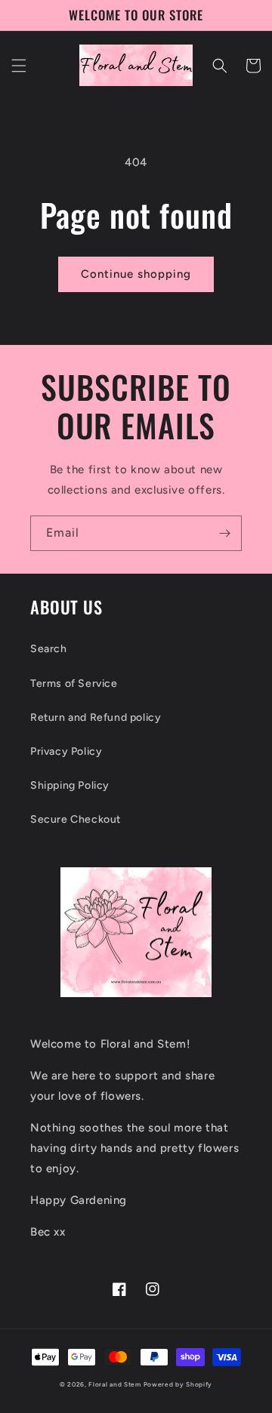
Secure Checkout (75, 819)
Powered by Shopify (178, 1384)
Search (48, 648)
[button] (19, 65)
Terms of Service (74, 683)
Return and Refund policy (95, 717)
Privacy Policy (66, 751)
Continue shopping (136, 274)
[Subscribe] (224, 533)
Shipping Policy (70, 785)
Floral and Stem (114, 1384)
